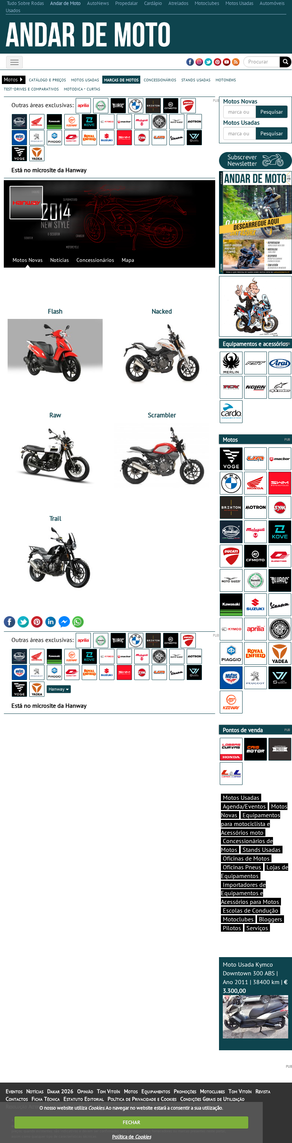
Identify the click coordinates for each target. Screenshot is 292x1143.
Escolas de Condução (250, 910)
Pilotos (232, 928)
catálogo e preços (47, 79)
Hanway (57, 689)
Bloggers (270, 919)
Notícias (59, 260)
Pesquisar (271, 111)
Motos (131, 1091)
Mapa (128, 260)
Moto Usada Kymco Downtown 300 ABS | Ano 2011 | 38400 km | (255, 977)
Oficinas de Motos (246, 858)
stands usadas (195, 79)
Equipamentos (155, 1091)
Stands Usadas (262, 849)
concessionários (160, 79)
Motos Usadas (241, 797)
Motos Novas (28, 260)
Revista (263, 1091)
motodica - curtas (82, 88)
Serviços (257, 928)
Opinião (85, 1091)
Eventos (14, 1091)
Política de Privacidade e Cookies (142, 1098)
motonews (226, 79)
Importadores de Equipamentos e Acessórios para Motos (250, 893)
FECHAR (131, 1122)
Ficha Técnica (46, 1098)
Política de (131, 1136)
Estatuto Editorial (83, 1098)
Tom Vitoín (108, 1091)
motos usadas (85, 79)
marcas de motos (121, 79)
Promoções (185, 1091)
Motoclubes (238, 919)
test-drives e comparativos (31, 88)
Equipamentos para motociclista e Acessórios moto (250, 823)
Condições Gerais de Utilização (212, 1098)
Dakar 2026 (60, 1091)
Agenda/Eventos (244, 806)
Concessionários (95, 260)
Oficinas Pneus (242, 867)
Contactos (17, 1098)
